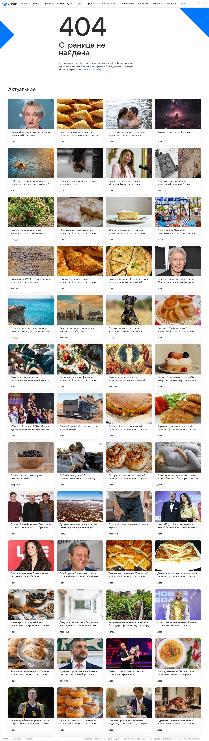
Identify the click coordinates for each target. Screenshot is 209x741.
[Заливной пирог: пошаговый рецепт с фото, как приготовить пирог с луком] (129, 416)
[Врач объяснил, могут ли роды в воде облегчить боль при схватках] (178, 465)
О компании (17, 739)
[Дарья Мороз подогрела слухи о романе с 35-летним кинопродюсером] (31, 122)
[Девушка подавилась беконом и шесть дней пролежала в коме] (80, 612)
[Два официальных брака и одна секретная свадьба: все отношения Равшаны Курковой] (31, 563)
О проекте (87, 739)
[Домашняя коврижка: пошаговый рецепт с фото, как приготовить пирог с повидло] (178, 563)
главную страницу (92, 69)
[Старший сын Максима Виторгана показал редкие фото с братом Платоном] (31, 514)
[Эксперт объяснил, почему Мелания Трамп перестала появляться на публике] (129, 171)
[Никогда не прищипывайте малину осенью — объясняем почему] (31, 220)
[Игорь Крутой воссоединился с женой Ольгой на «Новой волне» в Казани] (178, 514)
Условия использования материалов (170, 739)
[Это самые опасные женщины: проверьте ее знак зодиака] (129, 122)
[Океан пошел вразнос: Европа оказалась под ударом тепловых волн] (31, 318)
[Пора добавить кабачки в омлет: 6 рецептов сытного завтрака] (178, 661)
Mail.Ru (6, 739)
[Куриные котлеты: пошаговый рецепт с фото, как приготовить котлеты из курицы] (178, 416)
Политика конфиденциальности (137, 739)
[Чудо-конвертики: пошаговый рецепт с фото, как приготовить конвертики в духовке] (80, 122)
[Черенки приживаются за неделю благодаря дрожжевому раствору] (129, 612)
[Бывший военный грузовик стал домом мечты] (80, 416)
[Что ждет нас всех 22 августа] (178, 122)
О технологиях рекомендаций (107, 739)
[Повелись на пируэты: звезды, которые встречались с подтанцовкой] (129, 661)
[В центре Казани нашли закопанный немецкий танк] (178, 171)
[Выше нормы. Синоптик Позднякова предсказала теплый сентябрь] (178, 220)
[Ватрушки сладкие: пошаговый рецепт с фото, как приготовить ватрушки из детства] (129, 465)
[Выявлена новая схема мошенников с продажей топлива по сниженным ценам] (31, 367)
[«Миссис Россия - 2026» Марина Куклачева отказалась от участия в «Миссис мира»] (31, 416)
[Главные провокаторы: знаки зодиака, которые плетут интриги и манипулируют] (129, 710)
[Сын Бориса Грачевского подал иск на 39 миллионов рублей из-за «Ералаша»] (80, 563)
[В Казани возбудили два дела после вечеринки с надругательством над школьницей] (80, 171)
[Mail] (4, 3)
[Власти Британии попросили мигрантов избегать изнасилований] (80, 318)
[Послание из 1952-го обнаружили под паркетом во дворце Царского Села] (31, 269)
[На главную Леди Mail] (12, 3)
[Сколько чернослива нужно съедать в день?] (31, 465)
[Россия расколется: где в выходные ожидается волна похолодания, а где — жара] (129, 318)
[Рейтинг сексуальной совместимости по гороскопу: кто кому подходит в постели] (80, 465)
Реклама (29, 739)
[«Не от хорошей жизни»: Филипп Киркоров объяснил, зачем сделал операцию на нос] (178, 612)
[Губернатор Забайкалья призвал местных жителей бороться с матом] (80, 661)
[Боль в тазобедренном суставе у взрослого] (129, 514)
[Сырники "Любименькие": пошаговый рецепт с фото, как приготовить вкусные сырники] (178, 318)
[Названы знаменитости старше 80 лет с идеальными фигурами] (178, 269)
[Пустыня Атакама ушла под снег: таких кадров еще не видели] (80, 514)
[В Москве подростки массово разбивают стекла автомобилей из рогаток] (31, 171)
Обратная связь (196, 739)
